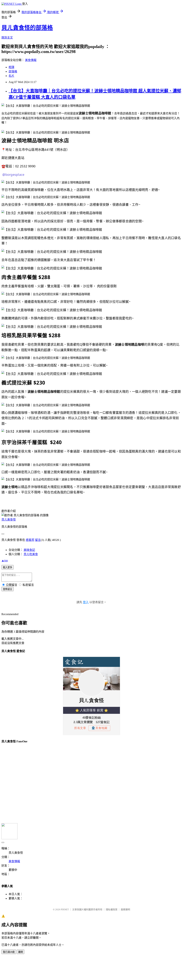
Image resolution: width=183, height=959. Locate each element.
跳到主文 (7, 37)
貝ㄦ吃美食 (31, 554)
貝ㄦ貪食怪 (8, 519)
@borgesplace (12, 174)
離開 (20, 952)
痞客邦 (30, 539)
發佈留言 (7, 589)
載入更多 (7, 567)
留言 (38, 539)
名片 (11, 75)
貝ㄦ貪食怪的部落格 (27, 27)
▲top (4, 560)
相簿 (11, 67)
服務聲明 (125, 909)
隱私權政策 (111, 909)
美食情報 (30, 60)
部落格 (13, 71)
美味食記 (29, 549)
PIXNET (65, 909)
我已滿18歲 (9, 952)
